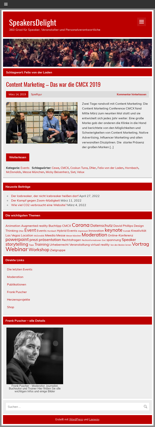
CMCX (65, 168)
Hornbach (131, 168)
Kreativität (138, 230)
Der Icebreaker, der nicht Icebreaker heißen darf (44, 196)
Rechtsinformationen (91, 240)
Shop (10, 307)
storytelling (16, 244)
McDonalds (13, 172)
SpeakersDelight (32, 22)
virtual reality (100, 244)
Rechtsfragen (71, 240)
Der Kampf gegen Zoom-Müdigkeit (35, 200)
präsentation (50, 239)
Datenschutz (101, 225)
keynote (113, 230)
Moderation (94, 235)
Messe (60, 235)
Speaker (129, 239)
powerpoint (17, 239)
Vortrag (140, 244)
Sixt (73, 172)
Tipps (31, 245)
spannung (113, 240)
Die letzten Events (19, 269)
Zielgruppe (57, 250)
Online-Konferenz (120, 235)
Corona (81, 225)
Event (30, 230)
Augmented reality (34, 226)
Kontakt (126, 231)
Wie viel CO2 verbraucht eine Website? (39, 205)
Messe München (33, 172)
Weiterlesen (17, 157)
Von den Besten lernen (120, 245)
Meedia (50, 235)
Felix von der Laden (110, 168)
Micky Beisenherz (57, 172)
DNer (92, 168)
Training (42, 244)
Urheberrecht (59, 244)
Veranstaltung (79, 244)
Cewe (55, 168)
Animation (12, 226)
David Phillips (123, 226)
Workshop (39, 249)
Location (27, 235)
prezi (33, 239)
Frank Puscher (17, 292)
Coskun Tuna (79, 168)
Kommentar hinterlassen (131, 94)
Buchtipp (55, 226)
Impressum (83, 231)
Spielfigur (36, 94)
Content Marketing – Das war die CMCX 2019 (53, 84)
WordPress (76, 419)
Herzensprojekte (18, 299)
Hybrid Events (67, 230)
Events (25, 168)
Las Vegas (12, 235)
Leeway (94, 419)
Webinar (16, 249)
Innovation (96, 230)
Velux (80, 172)
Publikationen (16, 284)
